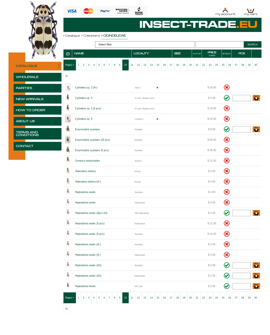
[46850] (256, 129)
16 (164, 65)
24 (216, 65)
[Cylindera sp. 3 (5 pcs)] (67, 108)
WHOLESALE (27, 77)
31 (66, 76)
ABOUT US (25, 121)
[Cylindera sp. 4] (67, 119)
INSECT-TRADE (198, 25)
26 (229, 65)
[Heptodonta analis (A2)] (67, 265)
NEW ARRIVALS (29, 99)
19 (184, 65)
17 (171, 65)
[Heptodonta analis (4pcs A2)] (67, 213)
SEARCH (252, 44)
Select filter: (105, 44)
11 (132, 65)
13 (144, 65)
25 (223, 65)
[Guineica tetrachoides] (67, 160)
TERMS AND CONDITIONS (27, 134)
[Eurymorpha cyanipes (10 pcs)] (67, 140)
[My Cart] (251, 11)
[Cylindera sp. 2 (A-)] (67, 87)
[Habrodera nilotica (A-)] (67, 181)
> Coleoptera (90, 35)
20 (190, 65)
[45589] (256, 276)
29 (249, 65)
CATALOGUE (26, 66)
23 (210, 65)
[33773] (256, 98)
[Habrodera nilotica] (67, 171)
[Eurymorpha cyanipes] (67, 129)
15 (158, 65)
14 (151, 65)
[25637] (256, 286)
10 (125, 65)
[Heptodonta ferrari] (67, 286)
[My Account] (225, 11)
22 (203, 65)
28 (242, 65)
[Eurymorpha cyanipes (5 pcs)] (67, 150)
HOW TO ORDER (30, 110)
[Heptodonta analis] (67, 192)
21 (197, 65)
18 (177, 65)
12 (138, 65)
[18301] (256, 213)
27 (236, 65)
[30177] (256, 265)
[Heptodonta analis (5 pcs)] (67, 223)
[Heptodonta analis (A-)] (67, 244)
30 (255, 65)
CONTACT (25, 146)
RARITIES (24, 88)
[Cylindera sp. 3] (67, 98)
